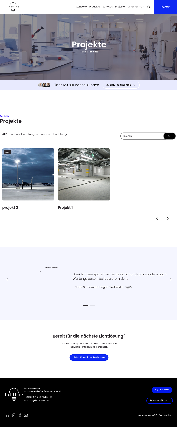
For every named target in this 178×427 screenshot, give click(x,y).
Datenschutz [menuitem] (166, 415)
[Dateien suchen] (169, 136)
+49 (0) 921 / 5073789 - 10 (38, 397)
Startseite (81, 7)
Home (83, 52)
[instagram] (14, 415)
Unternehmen (135, 7)
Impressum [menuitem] (144, 415)
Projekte (120, 7)
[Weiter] (168, 218)
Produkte (94, 7)
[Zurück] (157, 218)
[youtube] (26, 415)
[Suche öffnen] (149, 7)
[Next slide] (170, 279)
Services (108, 7)
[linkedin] (8, 415)
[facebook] (20, 415)
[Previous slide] (7, 279)
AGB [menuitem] (154, 415)
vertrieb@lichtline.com (36, 401)
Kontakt (165, 6)
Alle (4, 134)
